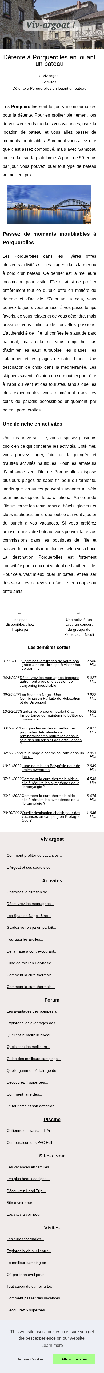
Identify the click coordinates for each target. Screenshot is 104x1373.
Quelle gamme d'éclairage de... (33, 1070)
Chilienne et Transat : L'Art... (31, 1130)
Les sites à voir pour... (25, 1214)
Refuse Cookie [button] (30, 1359)
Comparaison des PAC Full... (31, 1142)
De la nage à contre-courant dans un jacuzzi (53, 755)
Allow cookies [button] (74, 1359)
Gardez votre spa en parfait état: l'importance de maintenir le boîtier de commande (51, 715)
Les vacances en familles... (29, 1167)
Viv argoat (51, 75)
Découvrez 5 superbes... (27, 1310)
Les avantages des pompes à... (33, 1011)
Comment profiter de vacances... (34, 855)
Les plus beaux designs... (28, 1179)
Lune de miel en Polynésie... (30, 963)
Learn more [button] (52, 1345)
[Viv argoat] (52, 24)
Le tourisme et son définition (30, 1106)
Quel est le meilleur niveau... (31, 1035)
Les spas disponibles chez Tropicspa (20, 624)
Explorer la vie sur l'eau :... (29, 1251)
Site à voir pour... (21, 1202)
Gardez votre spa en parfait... (31, 927)
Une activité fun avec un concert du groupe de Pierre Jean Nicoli (79, 627)
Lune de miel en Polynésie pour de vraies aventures (51, 768)
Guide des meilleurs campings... (34, 1059)
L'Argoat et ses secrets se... (30, 867)
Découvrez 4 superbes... (27, 1082)
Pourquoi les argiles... (25, 939)
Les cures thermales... (25, 1239)
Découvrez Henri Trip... (26, 1191)
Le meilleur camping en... (28, 1262)
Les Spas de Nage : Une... (29, 916)
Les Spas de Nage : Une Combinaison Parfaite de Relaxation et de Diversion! (50, 698)
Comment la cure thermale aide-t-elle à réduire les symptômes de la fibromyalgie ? (50, 782)
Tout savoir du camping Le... (30, 1286)
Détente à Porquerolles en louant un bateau (49, 88)
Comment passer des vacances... (35, 1298)
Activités (49, 82)
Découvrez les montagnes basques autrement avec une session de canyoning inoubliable (49, 681)
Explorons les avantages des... (32, 1023)
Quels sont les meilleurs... (28, 1047)
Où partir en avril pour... (27, 1274)
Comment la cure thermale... (31, 975)
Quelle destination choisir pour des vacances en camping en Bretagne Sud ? (51, 816)
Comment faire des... (24, 1094)
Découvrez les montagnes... (30, 904)
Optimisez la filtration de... (28, 892)
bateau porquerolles (22, 410)
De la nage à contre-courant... (32, 951)
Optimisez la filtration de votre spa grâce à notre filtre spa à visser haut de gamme (52, 664)
